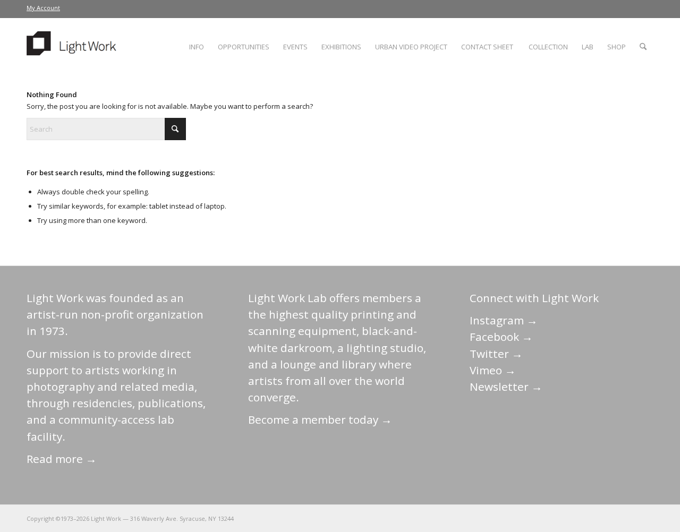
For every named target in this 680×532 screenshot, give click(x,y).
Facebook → (501, 336)
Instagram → (504, 320)
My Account (43, 8)
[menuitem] (43, 8)
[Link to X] (566, 518)
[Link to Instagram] (598, 518)
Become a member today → (320, 419)
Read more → (62, 458)
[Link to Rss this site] (645, 518)
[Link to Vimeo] (614, 518)
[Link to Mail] (550, 518)
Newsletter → (506, 386)
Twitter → (496, 353)
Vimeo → (493, 370)
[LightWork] (73, 46)
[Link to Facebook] (582, 518)
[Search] (643, 46)
